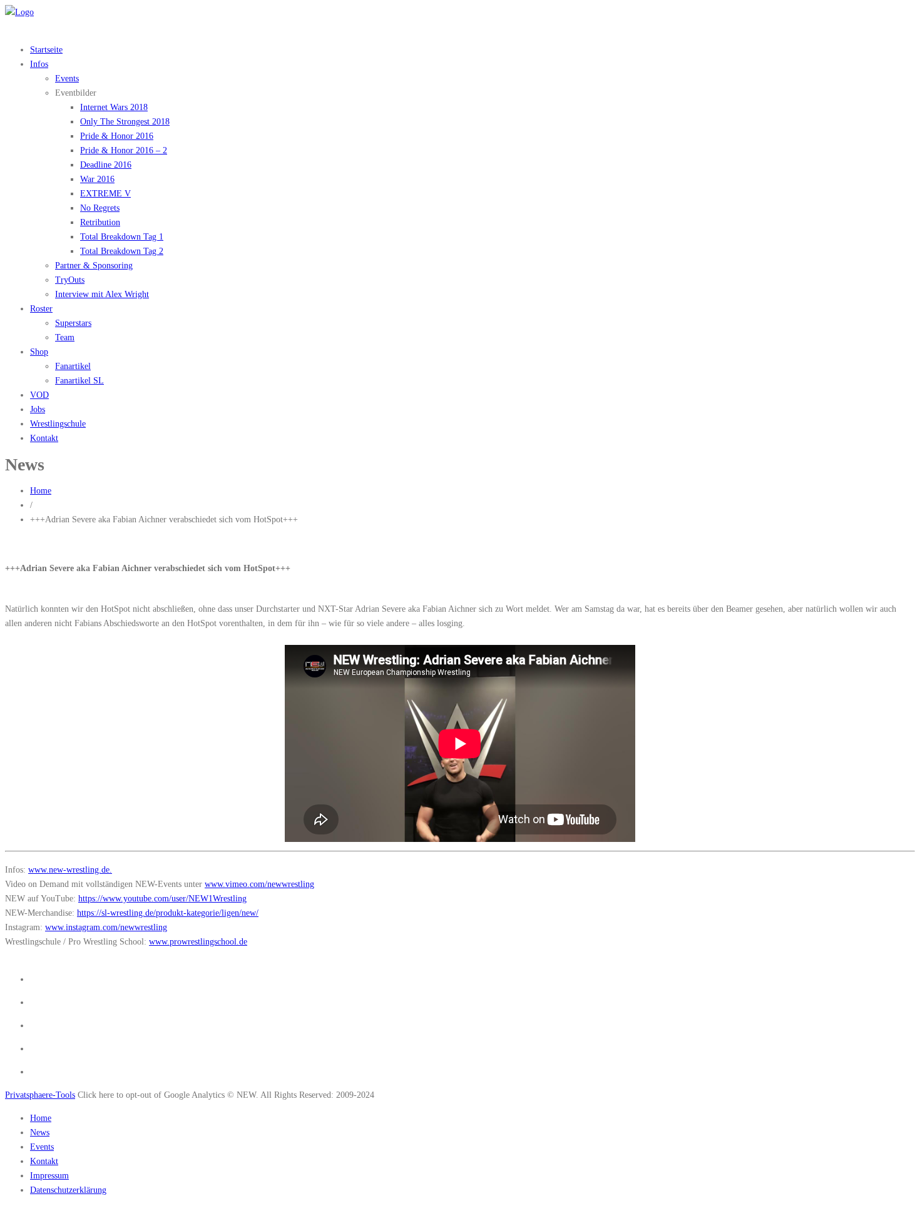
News (39, 1132)
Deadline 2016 (105, 165)
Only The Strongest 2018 (125, 121)
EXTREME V (105, 193)
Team (64, 337)
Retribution (100, 222)
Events (67, 78)
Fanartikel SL (79, 380)
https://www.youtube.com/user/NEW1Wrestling (162, 898)
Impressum (49, 1175)
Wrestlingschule (58, 423)
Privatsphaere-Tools (40, 1095)
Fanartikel (73, 366)
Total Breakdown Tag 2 (121, 251)
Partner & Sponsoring (94, 265)
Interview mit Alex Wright (102, 294)
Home (40, 490)
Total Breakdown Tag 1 (121, 236)
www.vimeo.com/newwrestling (259, 884)
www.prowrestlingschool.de (198, 941)
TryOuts (69, 280)
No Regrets (100, 208)
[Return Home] (19, 12)
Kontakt (44, 438)
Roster (41, 308)
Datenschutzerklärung (68, 1190)
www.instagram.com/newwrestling (106, 927)
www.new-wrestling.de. (70, 869)
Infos (39, 64)
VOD (39, 395)
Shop (39, 352)
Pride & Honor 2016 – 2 (123, 150)
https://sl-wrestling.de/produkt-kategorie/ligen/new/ (167, 913)
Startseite (46, 49)
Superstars (73, 323)
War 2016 (97, 179)
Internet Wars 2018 (114, 107)
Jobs (37, 409)
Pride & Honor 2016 (116, 136)
